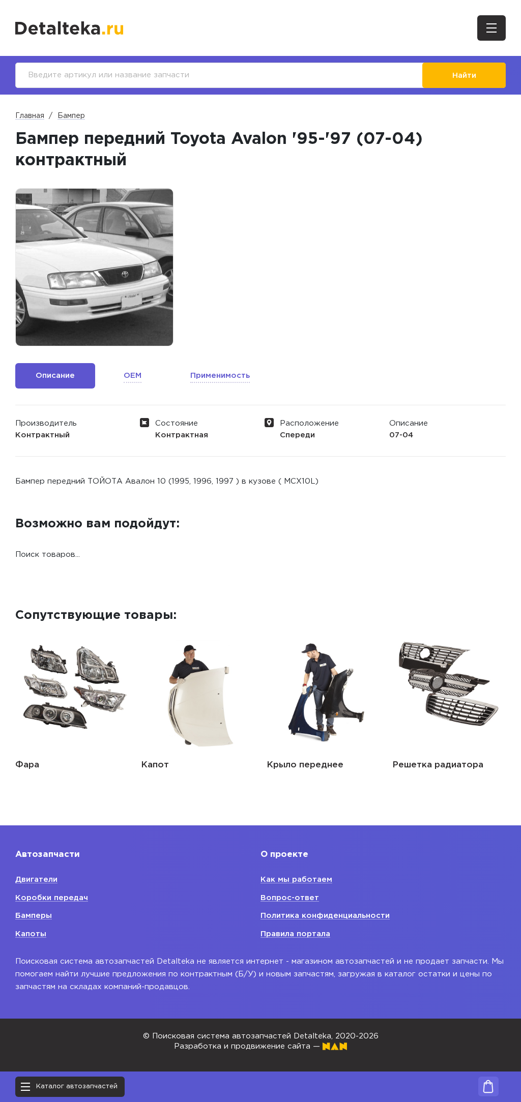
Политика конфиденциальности (325, 915)
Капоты (30, 934)
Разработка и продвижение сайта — (248, 1046)
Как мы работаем (296, 879)
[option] (94, 267)
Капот (155, 765)
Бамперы (33, 915)
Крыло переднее (305, 765)
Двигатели (36, 879)
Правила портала (295, 934)
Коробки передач (51, 898)
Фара (27, 765)
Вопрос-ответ (289, 898)
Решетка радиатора (437, 765)
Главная (29, 116)
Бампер (71, 116)
